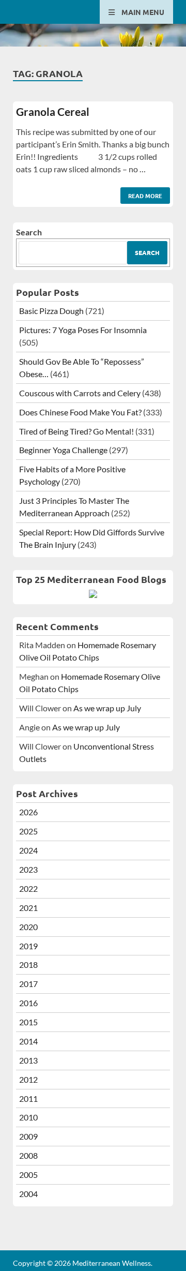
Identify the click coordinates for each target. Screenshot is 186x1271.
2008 (28, 1155)
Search (29, 232)
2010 (28, 1117)
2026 (28, 812)
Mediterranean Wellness (111, 1263)
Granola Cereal (52, 111)
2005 (28, 1174)
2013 (28, 1060)
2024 (28, 850)
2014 (28, 1041)
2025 (28, 831)
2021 (28, 908)
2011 (28, 1098)
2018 (28, 964)
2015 (28, 1022)
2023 (28, 869)
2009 (28, 1136)
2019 (28, 946)
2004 (28, 1194)
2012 (28, 1079)
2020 (28, 927)
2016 (28, 1003)
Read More (141, 193)
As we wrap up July (107, 708)
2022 (28, 888)
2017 (28, 984)
